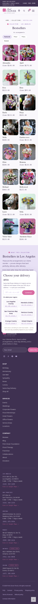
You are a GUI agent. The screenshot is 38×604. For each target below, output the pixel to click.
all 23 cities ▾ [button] (27, 314)
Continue (28, 293)
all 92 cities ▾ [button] (11, 316)
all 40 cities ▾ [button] (11, 323)
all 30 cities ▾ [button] (27, 305)
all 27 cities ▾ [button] (27, 323)
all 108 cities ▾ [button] (11, 306)
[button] (11, 303)
